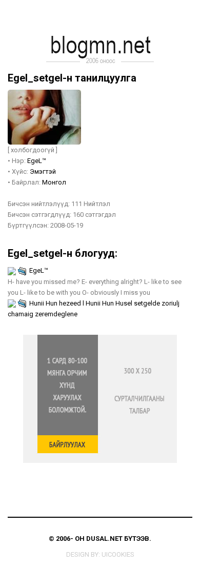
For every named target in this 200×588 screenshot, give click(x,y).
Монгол (54, 182)
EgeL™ (36, 161)
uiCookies (118, 554)
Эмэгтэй (43, 171)
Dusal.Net (104, 538)
